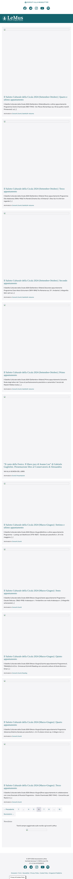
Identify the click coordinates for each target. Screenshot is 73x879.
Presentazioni (20, 475)
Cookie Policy (44, 873)
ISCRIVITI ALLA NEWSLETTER (37, 2)
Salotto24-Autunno (28, 113)
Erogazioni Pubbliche (55, 873)
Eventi (20, 113)
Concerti (14, 113)
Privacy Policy (34, 873)
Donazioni (14, 873)
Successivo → (9, 814)
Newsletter (26, 873)
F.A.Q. (20, 873)
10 (59, 809)
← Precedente (9, 809)
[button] (67, 18)
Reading (24, 673)
